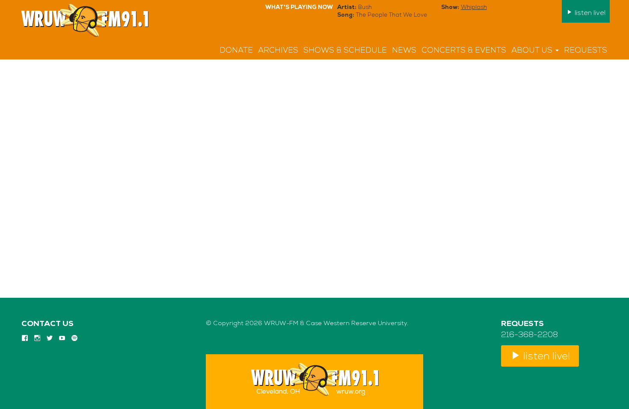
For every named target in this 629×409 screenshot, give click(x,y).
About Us (533, 51)
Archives (278, 51)
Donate (236, 51)
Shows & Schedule (345, 51)
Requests (585, 51)
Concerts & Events (463, 51)
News (404, 51)
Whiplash (474, 7)
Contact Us (47, 324)
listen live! (589, 13)
